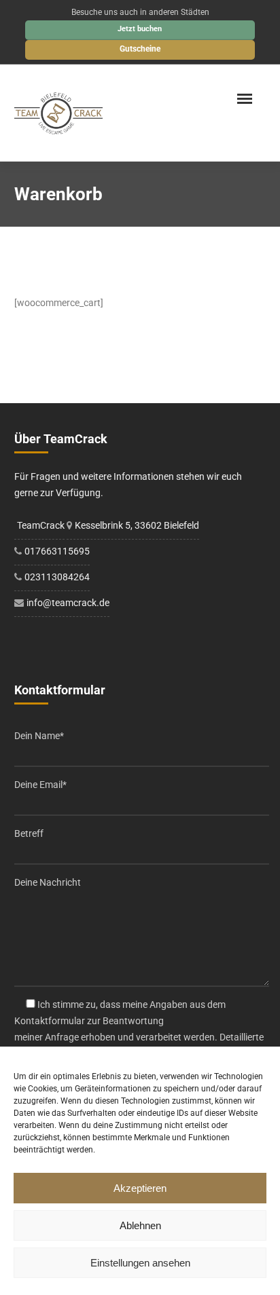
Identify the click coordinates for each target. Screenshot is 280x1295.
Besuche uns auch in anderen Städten (140, 12)
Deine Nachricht (47, 882)
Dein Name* (39, 735)
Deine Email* (40, 784)
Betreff (28, 833)
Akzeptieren (140, 1188)
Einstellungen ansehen (140, 1263)
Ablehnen (140, 1225)
